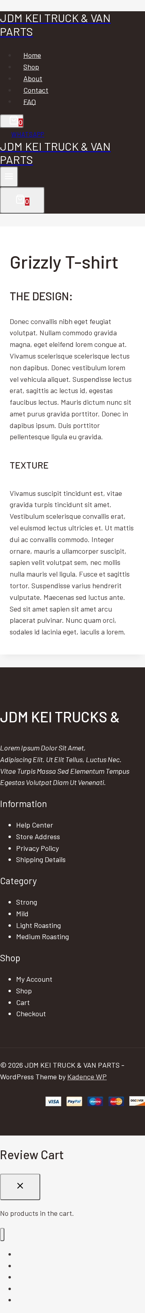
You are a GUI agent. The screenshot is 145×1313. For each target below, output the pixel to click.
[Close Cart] (20, 1187)
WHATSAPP (27, 134)
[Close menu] (2, 1234)
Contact (35, 90)
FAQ (29, 101)
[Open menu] (9, 177)
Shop (31, 66)
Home (32, 55)
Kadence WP (87, 1076)
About (32, 78)
